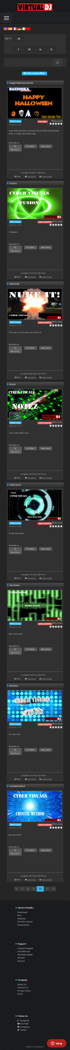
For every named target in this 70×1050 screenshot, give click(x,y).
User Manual (23, 951)
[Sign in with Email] (19, 39)
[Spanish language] (10, 28)
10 (40, 889)
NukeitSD (14, 284)
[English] (6, 28)
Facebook (23, 1020)
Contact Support (25, 948)
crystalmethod (17, 786)
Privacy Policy (24, 991)
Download (22, 912)
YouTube (24, 1023)
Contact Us (22, 987)
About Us (21, 984)
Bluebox (14, 686)
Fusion (13, 183)
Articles (21, 957)
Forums (21, 961)
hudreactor (15, 485)
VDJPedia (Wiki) (25, 954)
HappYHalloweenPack (21, 83)
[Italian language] (24, 28)
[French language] (15, 28)
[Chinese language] (28, 28)
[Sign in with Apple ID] (40, 49)
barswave (15, 585)
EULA (20, 994)
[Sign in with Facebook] (18, 49)
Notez (13, 384)
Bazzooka (58, 121)
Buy (19, 915)
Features (21, 918)
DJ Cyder (59, 221)
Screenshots (23, 925)
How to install (46, 176)
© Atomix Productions (35, 1047)
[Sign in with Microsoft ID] (29, 49)
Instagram (24, 1027)
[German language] (19, 28)
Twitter (23, 1030)
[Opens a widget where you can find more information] (56, 1043)
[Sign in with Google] (51, 49)
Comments (31, 176)
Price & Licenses (25, 921)
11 (47, 889)
